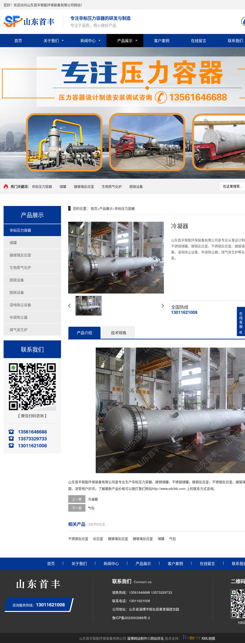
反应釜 (98, 538)
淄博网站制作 (137, 638)
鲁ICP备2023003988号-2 (131, 617)
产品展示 (125, 40)
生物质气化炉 (112, 186)
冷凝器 (93, 499)
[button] (145, 174)
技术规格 (118, 332)
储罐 (63, 186)
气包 (91, 507)
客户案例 (161, 40)
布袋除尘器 (19, 317)
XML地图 (208, 638)
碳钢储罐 (162, 481)
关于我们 (51, 40)
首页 (18, 40)
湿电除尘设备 (20, 304)
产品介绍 (84, 332)
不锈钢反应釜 (222, 481)
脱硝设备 (17, 292)
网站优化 (157, 638)
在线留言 (198, 40)
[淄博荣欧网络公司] (191, 638)
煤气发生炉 (19, 329)
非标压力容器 (42, 186)
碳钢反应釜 (200, 481)
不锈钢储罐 (180, 481)
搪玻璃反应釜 (84, 186)
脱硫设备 (136, 186)
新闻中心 (88, 40)
